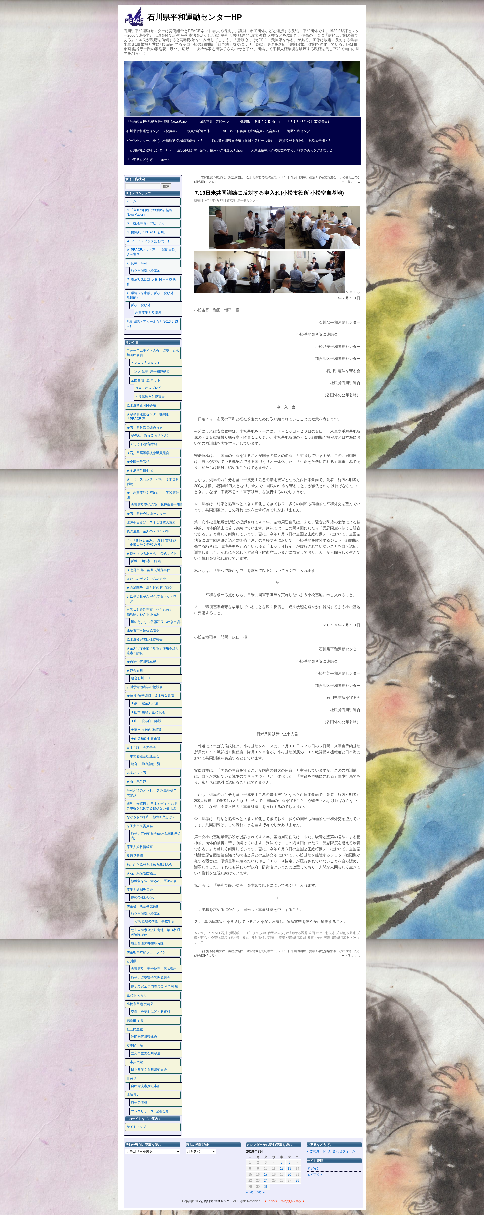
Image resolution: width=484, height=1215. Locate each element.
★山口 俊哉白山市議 (146, 721)
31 (265, 1187)
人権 (263, 933)
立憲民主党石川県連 (145, 1053)
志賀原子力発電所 (148, 313)
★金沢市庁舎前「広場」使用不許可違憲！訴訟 (153, 650)
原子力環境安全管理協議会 (150, 977)
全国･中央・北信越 (322, 933)
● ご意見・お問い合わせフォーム (331, 1151)
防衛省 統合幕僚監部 (143, 906)
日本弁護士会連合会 (141, 747)
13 (289, 1168)
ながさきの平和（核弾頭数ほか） (151, 817)
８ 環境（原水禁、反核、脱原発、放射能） (152, 295)
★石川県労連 (136, 781)
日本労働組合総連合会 (143, 756)
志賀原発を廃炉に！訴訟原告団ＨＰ (305, 141)
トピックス (251, 933)
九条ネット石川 (138, 773)
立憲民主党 (135, 1046)
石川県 (131, 961)
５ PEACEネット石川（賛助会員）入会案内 (152, 252)
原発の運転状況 (142, 897)
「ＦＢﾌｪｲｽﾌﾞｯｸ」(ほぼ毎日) (308, 121)
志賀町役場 (135, 1020)
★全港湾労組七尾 (140, 470)
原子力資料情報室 (140, 847)
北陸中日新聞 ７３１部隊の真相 (151, 522)
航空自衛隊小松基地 (145, 271)
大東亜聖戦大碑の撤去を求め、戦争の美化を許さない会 (290, 150)
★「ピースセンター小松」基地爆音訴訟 (153, 481)
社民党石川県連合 (144, 1037)
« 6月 (250, 1192)
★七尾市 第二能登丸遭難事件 (148, 570)
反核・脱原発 (140, 305)
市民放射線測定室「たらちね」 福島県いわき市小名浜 (153, 612)
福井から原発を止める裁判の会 (149, 864)
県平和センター (248, 200)
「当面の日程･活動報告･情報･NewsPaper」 (158, 121)
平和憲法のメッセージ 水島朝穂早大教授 (152, 792)
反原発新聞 (135, 856)
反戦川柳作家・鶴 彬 (146, 561)
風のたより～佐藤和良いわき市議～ (157, 622)
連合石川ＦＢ (140, 678)
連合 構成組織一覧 (145, 764)
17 (265, 1174)
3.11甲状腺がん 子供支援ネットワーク (151, 599)
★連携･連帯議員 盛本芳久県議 (150, 696)
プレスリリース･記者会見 (150, 1111)
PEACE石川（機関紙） (226, 933)
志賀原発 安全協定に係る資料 (154, 969)
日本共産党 (135, 1062)
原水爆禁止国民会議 (141, 405)
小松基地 (214, 937)
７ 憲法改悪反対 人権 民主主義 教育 (151, 282)
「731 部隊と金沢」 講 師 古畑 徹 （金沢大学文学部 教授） (151, 542)
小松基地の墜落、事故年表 (154, 921)
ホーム (166, 160)
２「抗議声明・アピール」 (146, 223)
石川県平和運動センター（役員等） (152, 131)
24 (265, 1180)
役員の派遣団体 (197, 131)
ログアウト (315, 1174)
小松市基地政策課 (140, 1004)
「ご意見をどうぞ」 (141, 160)
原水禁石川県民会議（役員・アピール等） (241, 141)
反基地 (340, 933)
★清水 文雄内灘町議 (146, 730)
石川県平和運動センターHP (194, 17)
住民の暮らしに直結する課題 (287, 933)
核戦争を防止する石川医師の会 (154, 881)
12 (281, 1168)
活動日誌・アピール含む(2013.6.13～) (152, 324)
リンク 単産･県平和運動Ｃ (150, 371)
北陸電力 (133, 1095)
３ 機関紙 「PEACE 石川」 (147, 232)
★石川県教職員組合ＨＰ (145, 428)
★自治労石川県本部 (141, 662)
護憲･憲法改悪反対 (337, 937)
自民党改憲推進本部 (145, 1086)
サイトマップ (136, 1127)
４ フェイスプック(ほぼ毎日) (148, 241)
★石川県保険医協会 (141, 873)
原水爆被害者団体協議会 (145, 639)
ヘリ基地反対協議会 (150, 397)
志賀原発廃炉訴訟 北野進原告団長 (157, 505)
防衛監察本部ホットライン (146, 952)
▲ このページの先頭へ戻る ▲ (284, 1201)
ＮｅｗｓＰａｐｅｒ (145, 362)
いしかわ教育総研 (144, 444)
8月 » (261, 1192)
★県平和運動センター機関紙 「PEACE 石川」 (148, 416)
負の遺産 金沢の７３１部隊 (148, 531)
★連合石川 (135, 670)
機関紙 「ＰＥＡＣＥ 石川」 (259, 121)
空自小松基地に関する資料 (150, 1011)
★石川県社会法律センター (146, 514)
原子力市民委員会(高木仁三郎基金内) (156, 836)
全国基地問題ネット (145, 380)
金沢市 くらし (137, 995)
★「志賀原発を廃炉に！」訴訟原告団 (153, 495)
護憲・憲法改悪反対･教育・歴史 (301, 937)
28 (297, 1180)
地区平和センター (298, 131)
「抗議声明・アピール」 (214, 121)
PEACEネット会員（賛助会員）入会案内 (247, 131)
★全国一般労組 (138, 462)
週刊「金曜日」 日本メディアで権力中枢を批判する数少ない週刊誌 (152, 806)
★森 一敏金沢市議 (144, 703)
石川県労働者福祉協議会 (145, 687)
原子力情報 (139, 1102)
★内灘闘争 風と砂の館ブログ (149, 587)
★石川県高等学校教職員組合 (148, 453)
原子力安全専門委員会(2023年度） (156, 986)
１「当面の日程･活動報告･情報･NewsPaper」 (150, 212)
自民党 (131, 1078)
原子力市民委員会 (140, 826)
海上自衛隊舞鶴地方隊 (147, 943)
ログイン (314, 1168)
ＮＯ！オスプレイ (148, 388)
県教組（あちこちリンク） (150, 435)
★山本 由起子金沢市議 (148, 712)
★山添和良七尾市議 (145, 739)
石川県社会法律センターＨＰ (149, 150)
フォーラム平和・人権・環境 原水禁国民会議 (153, 353)
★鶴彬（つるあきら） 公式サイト (152, 553)
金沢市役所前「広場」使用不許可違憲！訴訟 (210, 150)
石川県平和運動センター (216, 1201)
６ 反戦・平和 (137, 263)
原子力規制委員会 (140, 890)
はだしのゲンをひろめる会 (146, 579)
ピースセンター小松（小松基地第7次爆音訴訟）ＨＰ (164, 141)
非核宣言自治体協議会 (143, 631)
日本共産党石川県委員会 (149, 1069)
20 (289, 1174)
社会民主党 (135, 1029)
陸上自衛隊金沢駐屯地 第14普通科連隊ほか (155, 932)
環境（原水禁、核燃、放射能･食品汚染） (249, 937)
